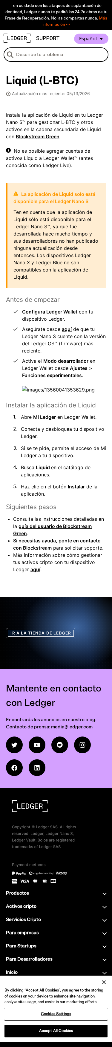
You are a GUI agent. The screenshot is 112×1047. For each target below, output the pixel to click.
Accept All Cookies (56, 1030)
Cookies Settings (56, 1014)
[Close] (104, 982)
